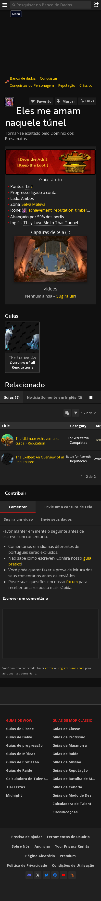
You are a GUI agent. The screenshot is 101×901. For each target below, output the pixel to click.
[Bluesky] (46, 875)
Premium (68, 855)
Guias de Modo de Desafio (74, 795)
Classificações (65, 812)
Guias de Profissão (22, 762)
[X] (37, 875)
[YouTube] (63, 875)
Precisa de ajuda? (26, 836)
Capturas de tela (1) (50, 232)
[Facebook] (55, 875)
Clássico (85, 85)
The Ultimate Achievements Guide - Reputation (37, 440)
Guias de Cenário (67, 787)
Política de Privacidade (27, 865)
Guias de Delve (19, 737)
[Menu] (5, 5)
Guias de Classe (20, 728)
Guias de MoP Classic (72, 720)
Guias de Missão (66, 762)
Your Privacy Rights (72, 846)
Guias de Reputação (70, 770)
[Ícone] (9, 102)
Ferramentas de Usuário (68, 836)
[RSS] (72, 875)
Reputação (66, 85)
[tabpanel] (50, 444)
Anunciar (42, 846)
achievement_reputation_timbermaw (61, 210)
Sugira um (65, 296)
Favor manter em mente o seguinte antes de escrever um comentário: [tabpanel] (47, 602)
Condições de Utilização (73, 865)
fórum (72, 581)
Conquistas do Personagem (32, 85)
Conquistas (49, 78)
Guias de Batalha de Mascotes (74, 778)
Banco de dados (23, 78)
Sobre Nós (21, 846)
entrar (49, 668)
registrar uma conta (71, 668)
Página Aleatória (40, 855)
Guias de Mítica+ (21, 753)
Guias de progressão (24, 745)
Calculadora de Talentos (27, 778)
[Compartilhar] (96, 5)
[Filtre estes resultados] (75, 413)
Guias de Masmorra (69, 745)
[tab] (11, 397)
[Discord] (29, 875)
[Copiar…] (67, 413)
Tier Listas (15, 787)
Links (89, 101)
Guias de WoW (19, 720)
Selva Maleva (33, 204)
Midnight (14, 795)
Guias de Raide (19, 770)
